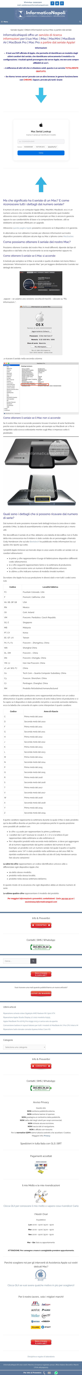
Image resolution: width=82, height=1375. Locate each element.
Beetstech (34, 541)
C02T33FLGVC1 (40, 147)
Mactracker (68, 236)
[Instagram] (62, 3)
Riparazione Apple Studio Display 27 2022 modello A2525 (26, 1017)
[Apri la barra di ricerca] (80, 21)
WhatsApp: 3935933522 (33, 2)
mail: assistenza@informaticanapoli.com (32, 5)
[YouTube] (57, 3)
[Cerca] (33, 961)
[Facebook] (52, 3)
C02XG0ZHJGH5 (28, 147)
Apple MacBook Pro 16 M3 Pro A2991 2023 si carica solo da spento (30, 1021)
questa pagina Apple (22, 228)
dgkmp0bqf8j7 (52, 147)
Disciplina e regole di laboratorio (41, 1357)
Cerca (41, 153)
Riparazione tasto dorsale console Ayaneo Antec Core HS (26, 1029)
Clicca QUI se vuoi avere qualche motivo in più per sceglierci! (41, 1285)
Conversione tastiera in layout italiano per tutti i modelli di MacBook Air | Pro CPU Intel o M (40, 1025)
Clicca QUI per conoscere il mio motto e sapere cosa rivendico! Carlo (41, 1206)
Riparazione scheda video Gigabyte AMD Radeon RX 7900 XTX (29, 1013)
